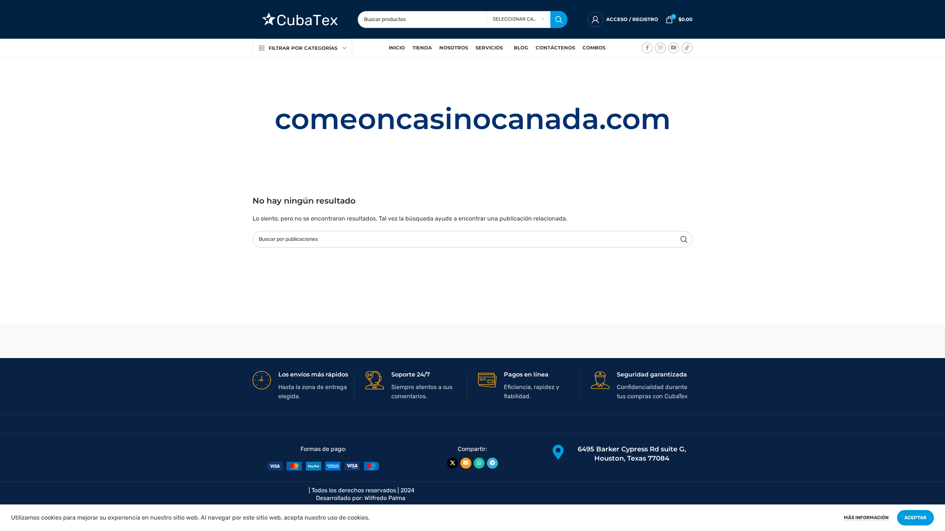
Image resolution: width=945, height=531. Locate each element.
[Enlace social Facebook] (647, 47)
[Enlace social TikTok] (687, 47)
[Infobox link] (303, 386)
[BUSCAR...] (558, 19)
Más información (867, 517)
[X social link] (452, 463)
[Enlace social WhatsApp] (479, 463)
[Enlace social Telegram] (492, 463)
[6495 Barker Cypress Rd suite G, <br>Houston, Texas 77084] (558, 452)
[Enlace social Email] (465, 463)
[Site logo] (297, 18)
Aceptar (915, 517)
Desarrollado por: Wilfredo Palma (360, 498)
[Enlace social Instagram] (660, 47)
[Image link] (323, 465)
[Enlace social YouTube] (673, 47)
